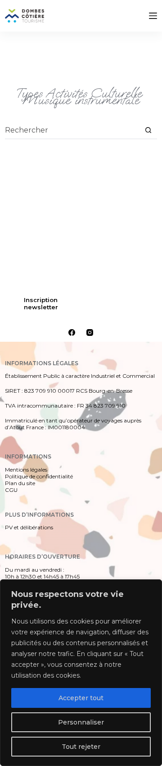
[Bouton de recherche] (148, 130)
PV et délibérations (29, 527)
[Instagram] (89, 332)
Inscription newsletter (41, 303)
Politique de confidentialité (39, 476)
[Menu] (153, 16)
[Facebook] (71, 332)
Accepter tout (81, 698)
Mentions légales (26, 469)
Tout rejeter (81, 747)
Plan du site (20, 483)
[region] (81, 672)
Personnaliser (81, 722)
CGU (11, 489)
